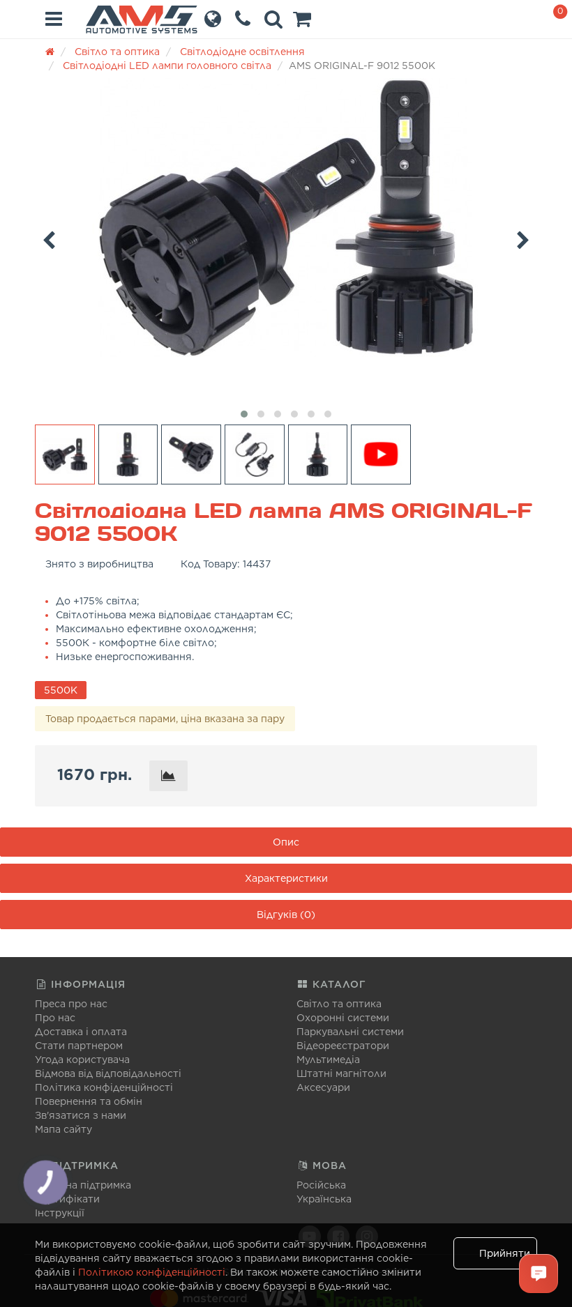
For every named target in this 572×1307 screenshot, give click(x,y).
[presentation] (49, 238)
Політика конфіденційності (104, 1087)
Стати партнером (79, 1045)
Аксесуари (323, 1087)
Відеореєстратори (342, 1045)
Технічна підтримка (83, 1185)
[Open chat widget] (538, 1273)
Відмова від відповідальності (108, 1073)
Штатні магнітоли (341, 1073)
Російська (321, 1185)
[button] (302, 22)
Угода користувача (82, 1059)
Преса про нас (71, 1003)
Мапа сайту (63, 1129)
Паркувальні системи (350, 1031)
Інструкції (59, 1212)
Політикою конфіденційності (151, 1272)
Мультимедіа (328, 1059)
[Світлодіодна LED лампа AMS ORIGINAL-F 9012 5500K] (286, 217)
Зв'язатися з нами (80, 1115)
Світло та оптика (339, 1003)
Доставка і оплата (81, 1031)
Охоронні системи (342, 1017)
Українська (324, 1199)
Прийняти (504, 1253)
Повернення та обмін (88, 1101)
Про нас (55, 1017)
